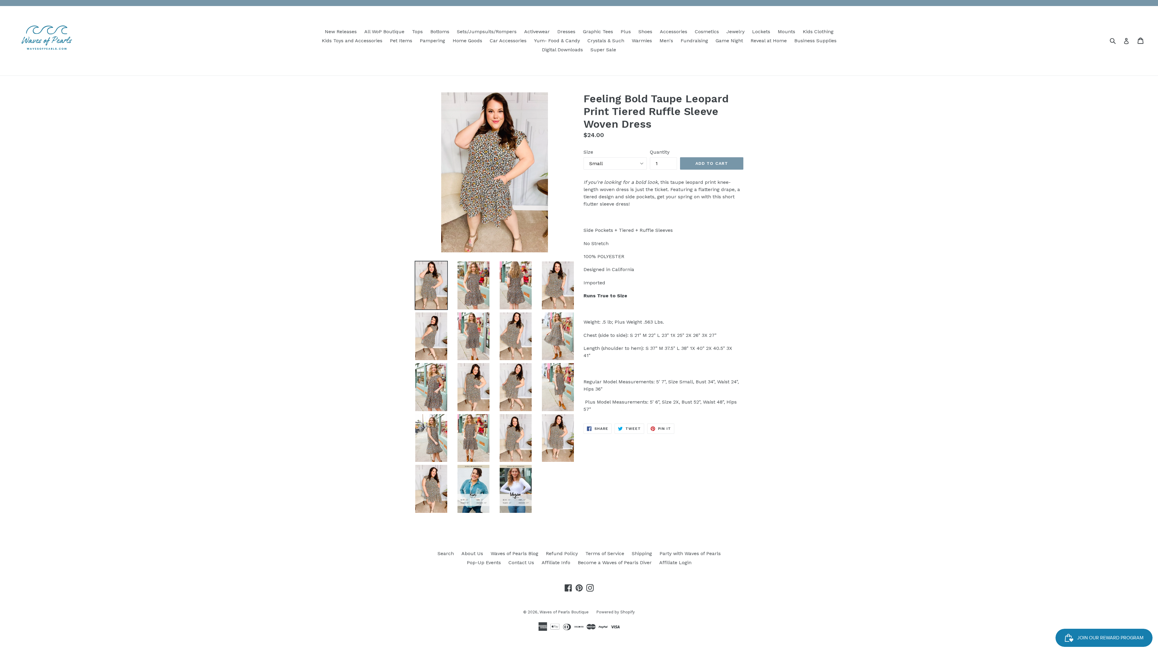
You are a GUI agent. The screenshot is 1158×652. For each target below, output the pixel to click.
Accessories (673, 31)
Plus (626, 31)
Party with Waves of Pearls (690, 553)
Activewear (537, 31)
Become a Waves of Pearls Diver (615, 562)
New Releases (341, 31)
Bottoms (439, 31)
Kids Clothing (818, 31)
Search (446, 553)
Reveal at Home (769, 40)
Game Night (729, 40)
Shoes (645, 31)
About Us (472, 553)
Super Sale (603, 50)
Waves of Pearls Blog (514, 553)
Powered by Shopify (615, 612)
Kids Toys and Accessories (352, 40)
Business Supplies (815, 40)
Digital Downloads (562, 50)
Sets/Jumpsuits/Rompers (487, 31)
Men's (666, 40)
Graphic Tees (598, 31)
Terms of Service (604, 553)
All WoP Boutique (384, 31)
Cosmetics (707, 31)
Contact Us (521, 562)
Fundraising (694, 40)
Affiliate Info (556, 562)
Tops (417, 31)
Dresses (566, 31)
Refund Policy (562, 553)
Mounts (786, 31)
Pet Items (401, 40)
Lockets (761, 31)
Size (588, 152)
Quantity (659, 152)
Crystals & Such (605, 40)
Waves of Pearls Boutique (564, 612)
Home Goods (467, 40)
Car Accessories (508, 40)
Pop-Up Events (484, 562)
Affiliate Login (675, 562)
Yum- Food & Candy (557, 40)
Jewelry (735, 31)
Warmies (642, 40)
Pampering (432, 40)
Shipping (642, 553)
